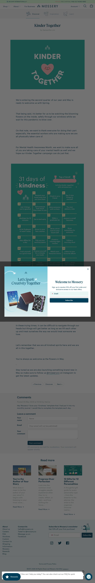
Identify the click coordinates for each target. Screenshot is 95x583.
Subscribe (69, 300)
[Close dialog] (87, 269)
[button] (88, 576)
